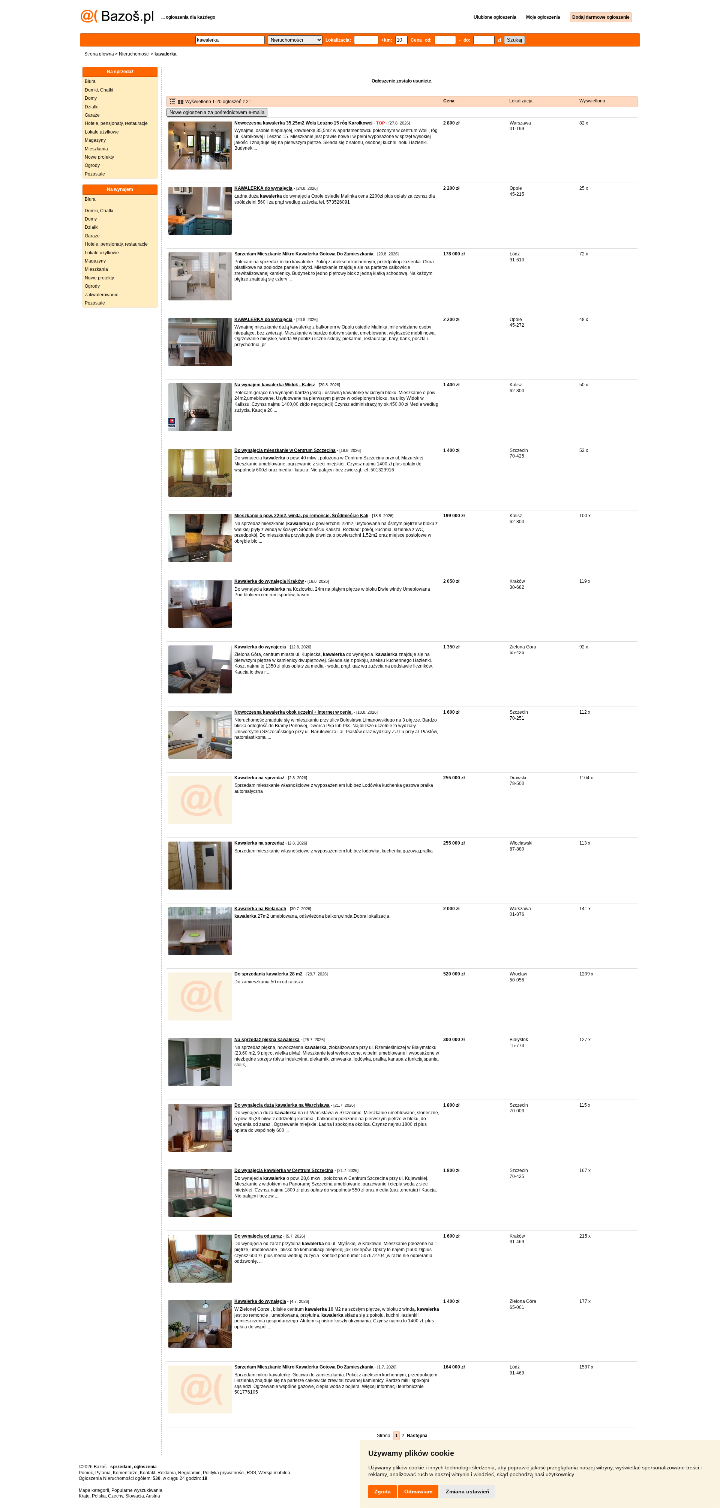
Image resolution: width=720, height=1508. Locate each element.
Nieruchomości (134, 54)
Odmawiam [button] (418, 1491)
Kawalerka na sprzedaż (259, 777)
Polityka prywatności (223, 1472)
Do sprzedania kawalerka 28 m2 (268, 974)
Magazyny (95, 140)
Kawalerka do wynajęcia (260, 1301)
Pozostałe (95, 174)
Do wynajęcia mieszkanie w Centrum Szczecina (285, 450)
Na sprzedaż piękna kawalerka (267, 1039)
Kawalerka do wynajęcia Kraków (269, 581)
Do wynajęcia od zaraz (258, 1236)
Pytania (103, 1472)
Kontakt (147, 1472)
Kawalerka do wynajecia (260, 647)
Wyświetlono (592, 101)
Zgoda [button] (382, 1491)
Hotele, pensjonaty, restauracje (116, 123)
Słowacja (134, 1496)
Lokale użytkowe (102, 132)
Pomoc (86, 1472)
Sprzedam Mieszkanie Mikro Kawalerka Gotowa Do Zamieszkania (304, 254)
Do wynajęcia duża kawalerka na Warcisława (282, 1105)
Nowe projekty (99, 157)
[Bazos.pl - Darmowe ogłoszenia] (117, 22)
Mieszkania (96, 149)
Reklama (167, 1472)
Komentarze (125, 1472)
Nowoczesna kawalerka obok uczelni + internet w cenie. (293, 712)
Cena (448, 101)
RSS (251, 1472)
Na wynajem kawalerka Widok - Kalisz (274, 384)
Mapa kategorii (94, 1490)
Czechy (115, 1496)
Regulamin (189, 1472)
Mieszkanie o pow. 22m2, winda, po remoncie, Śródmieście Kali (301, 515)
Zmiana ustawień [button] (467, 1491)
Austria (153, 1496)
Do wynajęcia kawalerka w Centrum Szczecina (283, 1170)
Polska (99, 1496)
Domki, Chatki (99, 90)
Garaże (92, 115)
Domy (91, 98)
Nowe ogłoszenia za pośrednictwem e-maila (217, 112)
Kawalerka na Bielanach (260, 908)
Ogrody (92, 165)
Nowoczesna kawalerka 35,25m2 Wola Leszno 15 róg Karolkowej (303, 123)
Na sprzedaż (120, 71)
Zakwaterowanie (101, 294)
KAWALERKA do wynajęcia (263, 188)
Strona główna (99, 54)
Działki (92, 107)
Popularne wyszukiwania (136, 1490)
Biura (90, 81)
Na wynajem (120, 189)
